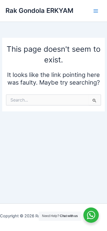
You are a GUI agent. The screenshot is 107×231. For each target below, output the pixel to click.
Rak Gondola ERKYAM (39, 11)
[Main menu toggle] (96, 11)
